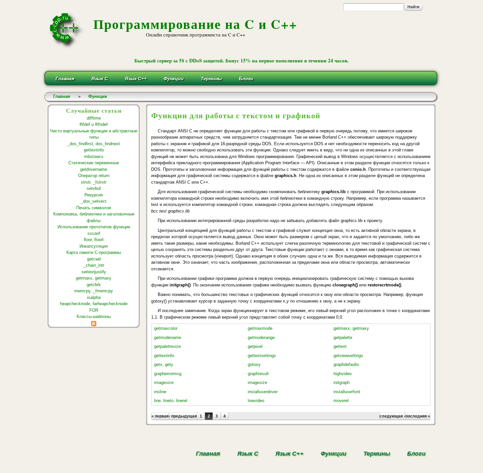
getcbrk (94, 284)
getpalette (343, 337)
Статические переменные (93, 162)
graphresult (258, 373)
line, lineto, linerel (170, 400)
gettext (340, 346)
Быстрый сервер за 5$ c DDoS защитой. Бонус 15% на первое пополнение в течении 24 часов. (241, 60)
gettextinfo (94, 149)
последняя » (417, 416)
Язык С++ (136, 78)
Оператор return (93, 175)
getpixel (255, 346)
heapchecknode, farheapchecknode (93, 303)
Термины (211, 78)
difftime (94, 118)
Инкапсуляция (94, 246)
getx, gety (163, 364)
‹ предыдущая (183, 416)
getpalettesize (167, 346)
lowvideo (256, 400)
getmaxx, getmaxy (93, 278)
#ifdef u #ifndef (94, 124)
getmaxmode (260, 328)
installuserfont (347, 391)
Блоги (246, 78)
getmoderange (261, 337)
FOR (93, 310)
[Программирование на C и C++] (67, 47)
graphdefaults (346, 364)
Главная (65, 78)
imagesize (163, 382)
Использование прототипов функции (94, 226)
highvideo (343, 373)
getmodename (167, 337)
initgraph (342, 382)
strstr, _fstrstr (93, 182)
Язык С (99, 78)
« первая (160, 416)
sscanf (93, 233)
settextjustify (93, 271)
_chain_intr (93, 265)
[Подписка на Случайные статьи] (93, 323)
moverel (341, 400)
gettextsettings (262, 355)
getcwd (94, 259)
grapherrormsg (167, 373)
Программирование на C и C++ (195, 24)
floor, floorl (94, 239)
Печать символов (93, 207)
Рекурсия (93, 194)
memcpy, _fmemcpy (93, 290)
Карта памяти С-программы (93, 252)
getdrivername (93, 169)
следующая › (392, 416)
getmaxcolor (165, 328)
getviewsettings (348, 355)
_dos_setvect (93, 201)
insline (160, 391)
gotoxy (254, 364)
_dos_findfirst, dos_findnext (93, 143)
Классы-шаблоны (94, 316)
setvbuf (94, 188)
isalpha (94, 297)
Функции (174, 78)
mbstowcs (94, 156)
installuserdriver (263, 391)
